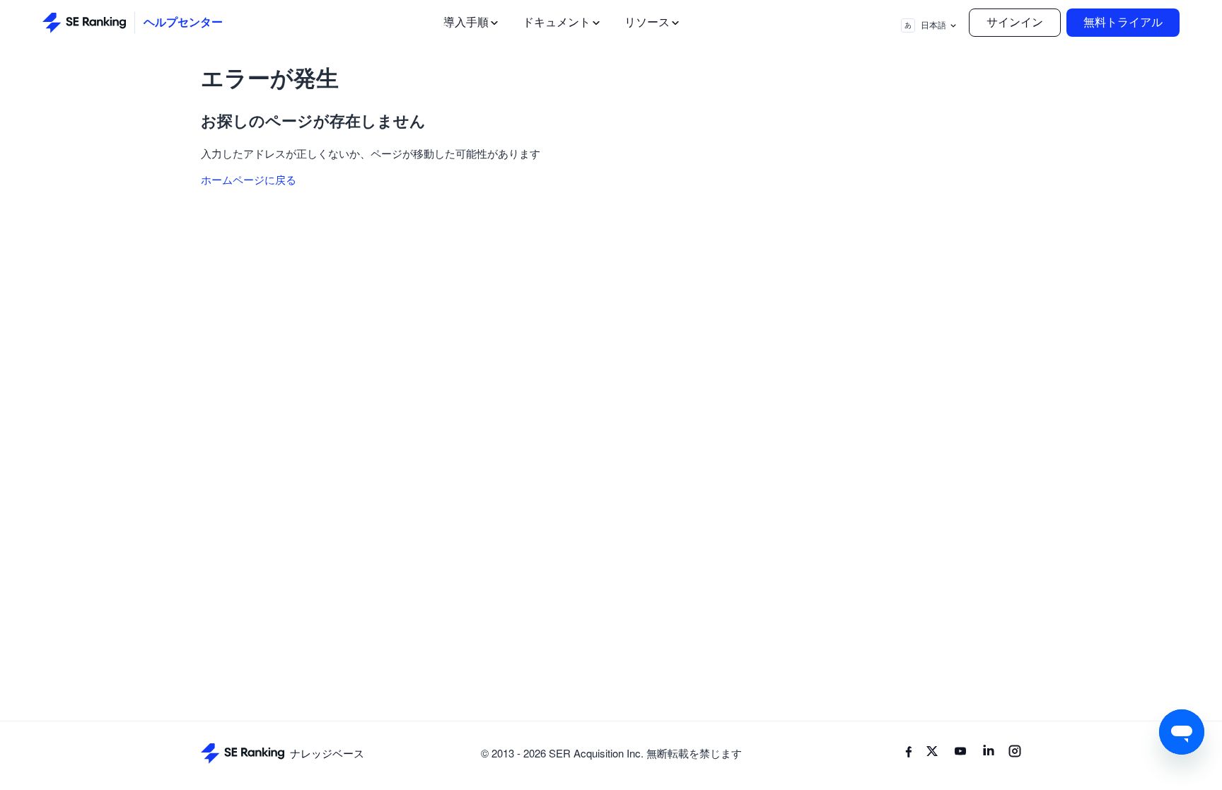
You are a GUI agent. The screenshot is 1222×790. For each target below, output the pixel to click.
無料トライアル (1123, 22)
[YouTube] (960, 753)
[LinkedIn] (988, 753)
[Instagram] (1014, 753)
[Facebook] (908, 753)
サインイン (1015, 22)
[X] (932, 753)
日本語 (925, 25)
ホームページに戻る (248, 179)
